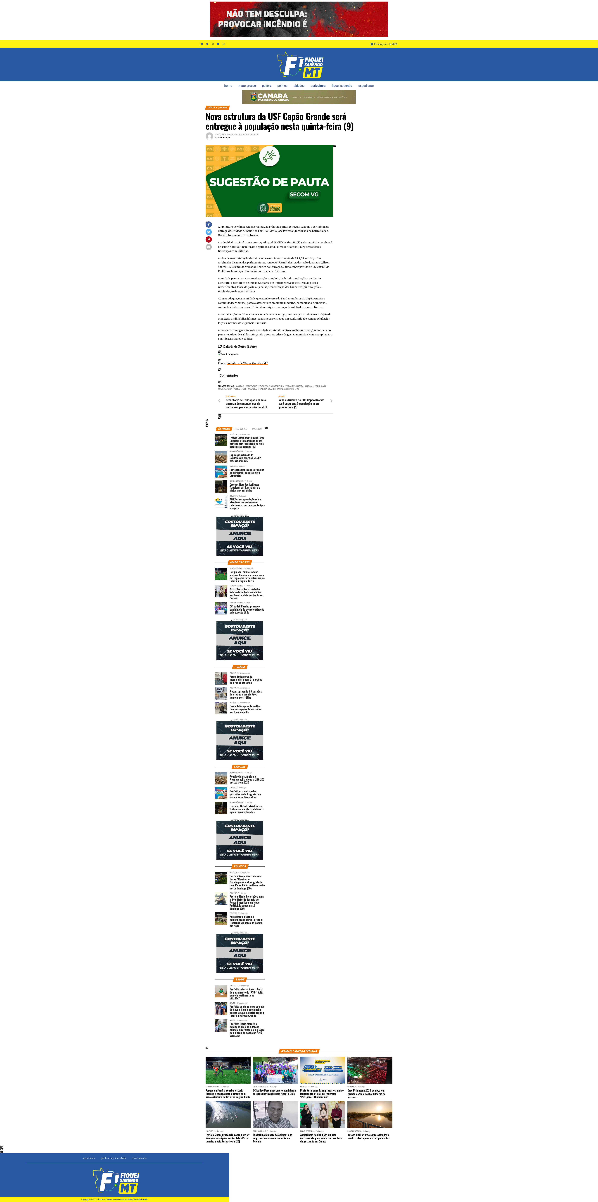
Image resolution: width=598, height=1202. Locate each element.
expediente (366, 86)
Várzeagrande (286, 389)
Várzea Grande (267, 389)
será (237, 389)
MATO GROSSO (247, 86)
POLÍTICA (282, 86)
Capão (240, 386)
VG (298, 389)
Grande (290, 386)
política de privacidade (113, 1158)
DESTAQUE (252, 386)
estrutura (278, 386)
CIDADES (299, 86)
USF (244, 389)
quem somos (139, 1158)
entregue (265, 386)
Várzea (253, 389)
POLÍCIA (266, 86)
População (321, 386)
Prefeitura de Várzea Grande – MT (247, 363)
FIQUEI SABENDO (342, 86)
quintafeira (225, 389)
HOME (228, 86)
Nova (309, 386)
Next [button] (384, 19)
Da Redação (224, 137)
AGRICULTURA (318, 86)
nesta (300, 386)
